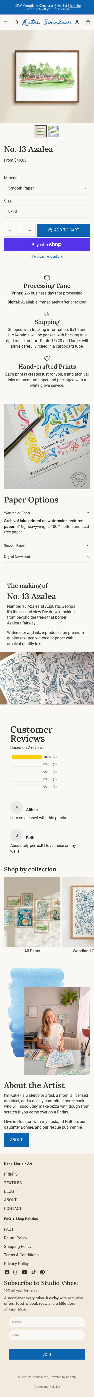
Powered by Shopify (63, 1377)
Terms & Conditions (21, 1255)
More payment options (47, 256)
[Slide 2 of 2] (53, 131)
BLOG (9, 1191)
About (16, 1139)
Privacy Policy (16, 1263)
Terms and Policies (47, 1387)
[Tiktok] (34, 1272)
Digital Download (17, 556)
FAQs (8, 1229)
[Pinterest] (42, 1272)
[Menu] (6, 22)
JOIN (47, 1354)
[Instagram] (16, 1272)
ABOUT (10, 1200)
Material (11, 178)
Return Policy (15, 1238)
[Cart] (87, 22)
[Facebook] (7, 1272)
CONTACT (13, 1208)
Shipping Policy (18, 1246)
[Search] (16, 22)
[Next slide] (84, 915)
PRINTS (11, 1174)
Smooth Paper (14, 545)
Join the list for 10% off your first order (53, 7)
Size (8, 201)
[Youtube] (25, 1272)
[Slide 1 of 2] (40, 131)
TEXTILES (13, 1183)
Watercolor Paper (17, 512)
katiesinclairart (38, 1377)
